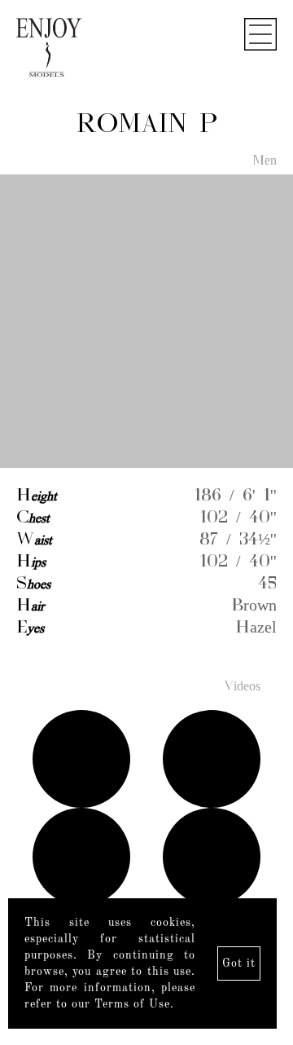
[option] (146, 322)
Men (264, 161)
